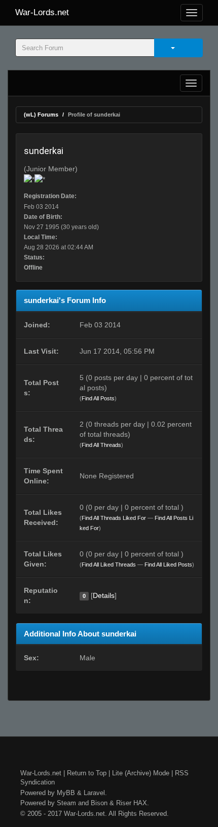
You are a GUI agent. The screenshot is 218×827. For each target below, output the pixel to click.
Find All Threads (101, 445)
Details (104, 595)
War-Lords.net (42, 12)
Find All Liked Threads (109, 564)
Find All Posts (98, 398)
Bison (99, 803)
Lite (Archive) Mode (140, 773)
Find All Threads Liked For (114, 518)
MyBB (66, 793)
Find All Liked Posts (168, 564)
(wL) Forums (41, 114)
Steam (66, 803)
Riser (123, 803)
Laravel (94, 793)
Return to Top (86, 773)
